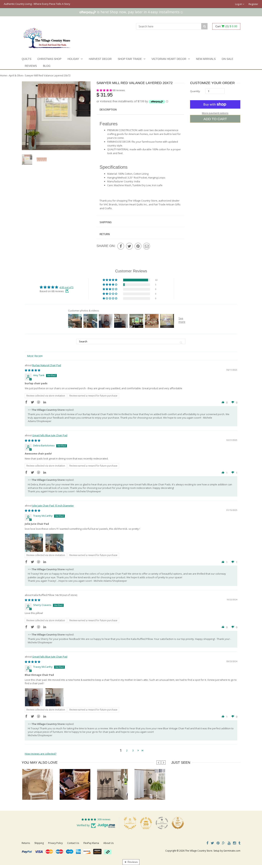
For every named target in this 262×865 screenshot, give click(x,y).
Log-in (239, 4)
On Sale (227, 58)
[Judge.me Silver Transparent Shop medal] (162, 823)
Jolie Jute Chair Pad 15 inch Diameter (53, 505)
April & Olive (16, 75)
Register (253, 4)
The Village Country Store (198, 850)
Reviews (31, 65)
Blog (46, 65)
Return (105, 234)
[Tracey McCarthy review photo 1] (34, 543)
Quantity (195, 91)
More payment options (215, 113)
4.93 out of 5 (66, 287)
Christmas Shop (49, 58)
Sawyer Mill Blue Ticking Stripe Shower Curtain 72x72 (164, 792)
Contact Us (73, 843)
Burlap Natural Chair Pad (46, 365)
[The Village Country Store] (47, 37)
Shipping (106, 222)
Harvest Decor (100, 58)
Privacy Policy (55, 843)
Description (108, 109)
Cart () (226, 26)
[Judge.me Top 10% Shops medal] (178, 823)
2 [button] (127, 750)
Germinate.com (231, 850)
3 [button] (133, 750)
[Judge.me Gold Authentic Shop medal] (130, 823)
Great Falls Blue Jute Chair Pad (49, 435)
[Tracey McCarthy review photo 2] (54, 543)
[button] (104, 90)
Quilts (26, 58)
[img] (32, 370)
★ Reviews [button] (131, 861)
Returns (26, 843)
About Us (108, 843)
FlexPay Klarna (91, 843)
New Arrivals (206, 58)
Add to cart (215, 119)
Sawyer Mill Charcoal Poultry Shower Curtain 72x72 (125, 792)
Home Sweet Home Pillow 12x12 (77, 792)
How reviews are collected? (40, 753)
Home (3, 75)
